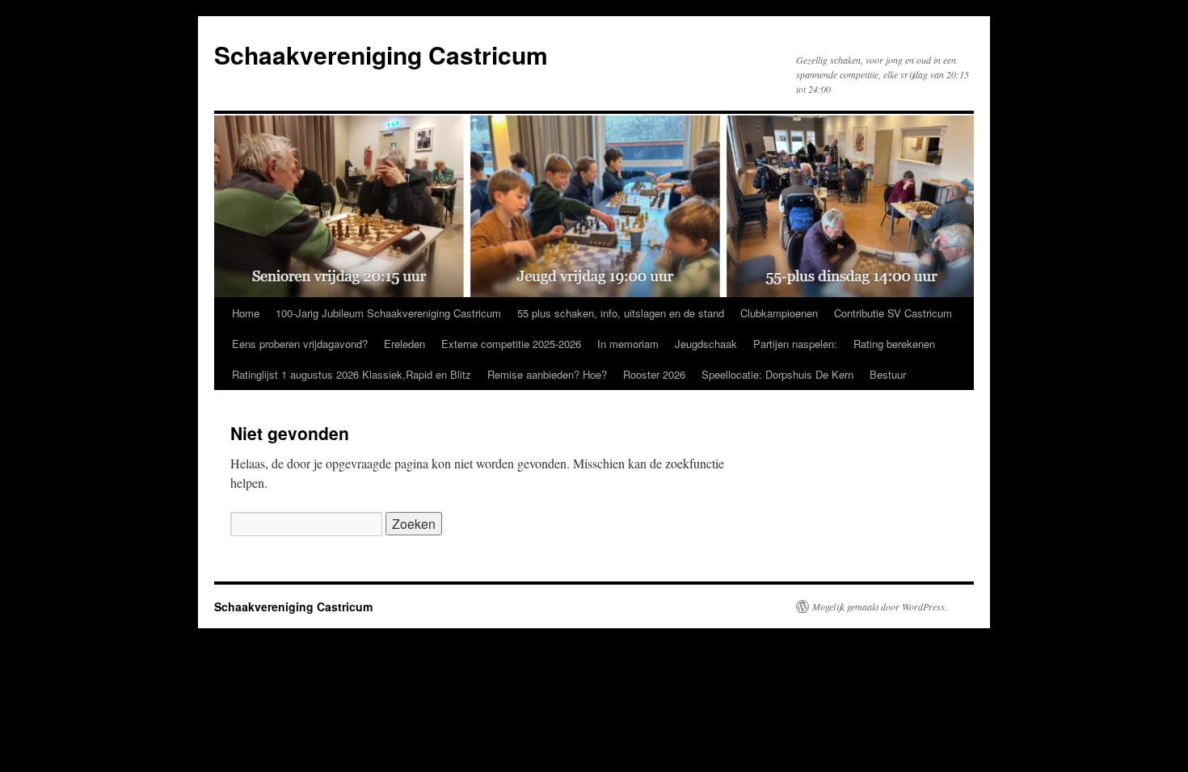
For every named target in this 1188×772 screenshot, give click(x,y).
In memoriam (628, 343)
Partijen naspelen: (795, 343)
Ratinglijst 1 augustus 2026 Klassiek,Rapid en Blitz (351, 374)
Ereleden (404, 343)
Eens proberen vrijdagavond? (300, 343)
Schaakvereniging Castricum (381, 54)
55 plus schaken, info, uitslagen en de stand (620, 313)
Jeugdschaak (706, 343)
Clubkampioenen (779, 313)
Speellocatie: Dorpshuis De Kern (777, 374)
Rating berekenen (894, 343)
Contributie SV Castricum (893, 313)
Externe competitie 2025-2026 (511, 343)
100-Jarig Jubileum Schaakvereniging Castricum (388, 313)
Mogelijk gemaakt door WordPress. (879, 606)
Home (245, 313)
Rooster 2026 (654, 374)
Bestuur (888, 374)
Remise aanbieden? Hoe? (547, 374)
